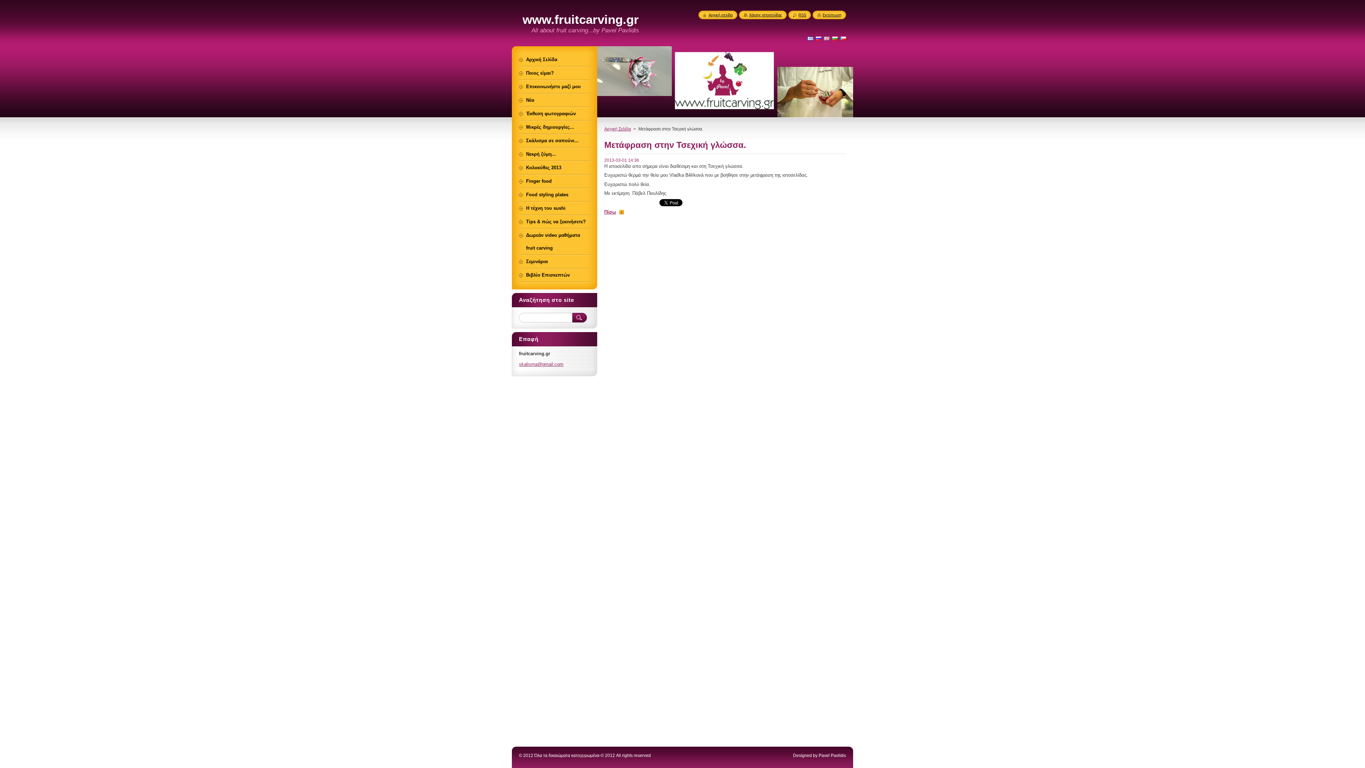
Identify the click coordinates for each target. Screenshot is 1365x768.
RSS (802, 15)
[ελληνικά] (810, 38)
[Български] (835, 38)
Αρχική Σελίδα (617, 129)
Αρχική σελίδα (720, 15)
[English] (827, 38)
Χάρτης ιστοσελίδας (765, 15)
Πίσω (610, 212)
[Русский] (818, 38)
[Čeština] (843, 38)
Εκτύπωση (832, 15)
